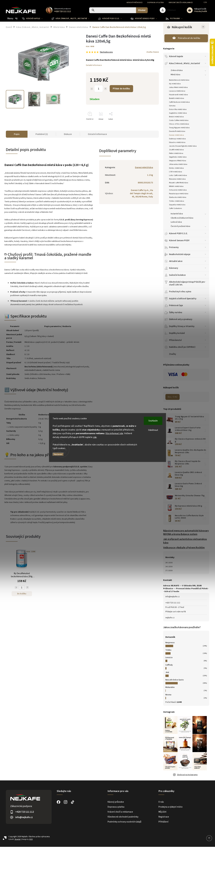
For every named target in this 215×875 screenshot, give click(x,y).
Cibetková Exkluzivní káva (182, 217)
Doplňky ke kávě (177, 333)
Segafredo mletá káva (177, 157)
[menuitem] (34, 18)
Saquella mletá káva (177, 204)
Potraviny (174, 247)
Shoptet (17, 839)
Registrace (163, 816)
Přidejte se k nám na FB (175, 611)
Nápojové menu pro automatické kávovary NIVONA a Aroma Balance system (186, 532)
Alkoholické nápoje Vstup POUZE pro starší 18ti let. (187, 283)
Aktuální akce (175, 261)
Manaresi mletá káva (177, 179)
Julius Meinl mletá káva (178, 87)
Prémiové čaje (176, 305)
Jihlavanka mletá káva (178, 164)
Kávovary (173, 268)
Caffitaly (169, 664)
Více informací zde (114, 433)
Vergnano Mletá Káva (177, 160)
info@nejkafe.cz (172, 596)
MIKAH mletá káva (176, 186)
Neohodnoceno (106, 52)
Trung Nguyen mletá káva (179, 127)
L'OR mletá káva (175, 171)
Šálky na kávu (175, 312)
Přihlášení (163, 821)
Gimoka (172, 105)
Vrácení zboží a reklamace (181, 2)
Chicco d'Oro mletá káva (179, 124)
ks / (172, 397)
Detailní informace (94, 65)
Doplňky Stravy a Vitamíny (182, 326)
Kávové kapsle (176, 56)
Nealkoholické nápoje (179, 254)
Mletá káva (175, 74)
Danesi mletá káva (176, 135)
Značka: (152, 52)
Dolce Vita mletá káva (177, 109)
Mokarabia (169, 687)
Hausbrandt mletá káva (178, 94)
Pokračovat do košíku (189, 38)
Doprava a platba (155, 2)
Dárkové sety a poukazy (180, 319)
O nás (161, 801)
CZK (205, 2)
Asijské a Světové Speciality (182, 298)
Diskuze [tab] (68, 134)
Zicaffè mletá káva (176, 149)
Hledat (142, 10)
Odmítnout (153, 430)
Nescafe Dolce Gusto (174, 679)
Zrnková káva (177, 70)
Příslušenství (175, 340)
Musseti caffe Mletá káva (178, 182)
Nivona (168, 694)
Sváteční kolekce (177, 275)
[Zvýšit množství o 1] (105, 88)
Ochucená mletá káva (178, 190)
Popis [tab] (16, 134)
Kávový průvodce (135, 2)
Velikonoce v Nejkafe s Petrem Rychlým (184, 547)
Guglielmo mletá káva (178, 113)
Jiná (167, 672)
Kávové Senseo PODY (179, 240)
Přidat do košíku (121, 88)
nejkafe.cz (169, 617)
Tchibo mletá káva (176, 201)
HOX (31, 839)
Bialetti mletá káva (176, 98)
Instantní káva (177, 213)
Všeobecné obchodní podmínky (123, 816)
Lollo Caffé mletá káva (178, 175)
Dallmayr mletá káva (177, 138)
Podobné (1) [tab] (42, 134)
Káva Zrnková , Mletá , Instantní (184, 63)
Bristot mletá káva (176, 116)
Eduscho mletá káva (177, 142)
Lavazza (168, 657)
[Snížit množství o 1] (91, 88)
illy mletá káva (175, 83)
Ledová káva (176, 222)
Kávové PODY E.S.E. (178, 233)
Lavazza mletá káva (177, 91)
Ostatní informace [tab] (97, 134)
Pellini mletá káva (176, 153)
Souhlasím (153, 420)
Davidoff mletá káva (177, 131)
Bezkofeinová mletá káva (179, 80)
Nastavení (58, 454)
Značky (172, 354)
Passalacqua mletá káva (178, 193)
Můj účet (162, 811)
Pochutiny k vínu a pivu (180, 291)
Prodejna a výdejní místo (170, 806)
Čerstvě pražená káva (180, 226)
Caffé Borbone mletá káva (179, 102)
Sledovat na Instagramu (187, 774)
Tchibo (168, 650)
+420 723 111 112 (172, 602)
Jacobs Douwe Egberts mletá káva (183, 146)
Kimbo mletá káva (176, 168)
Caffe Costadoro (175, 208)
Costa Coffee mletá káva (178, 120)
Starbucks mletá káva (177, 197)
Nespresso (170, 642)
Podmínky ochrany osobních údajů (124, 821)
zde (95, 437)
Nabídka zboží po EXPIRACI (182, 347)
